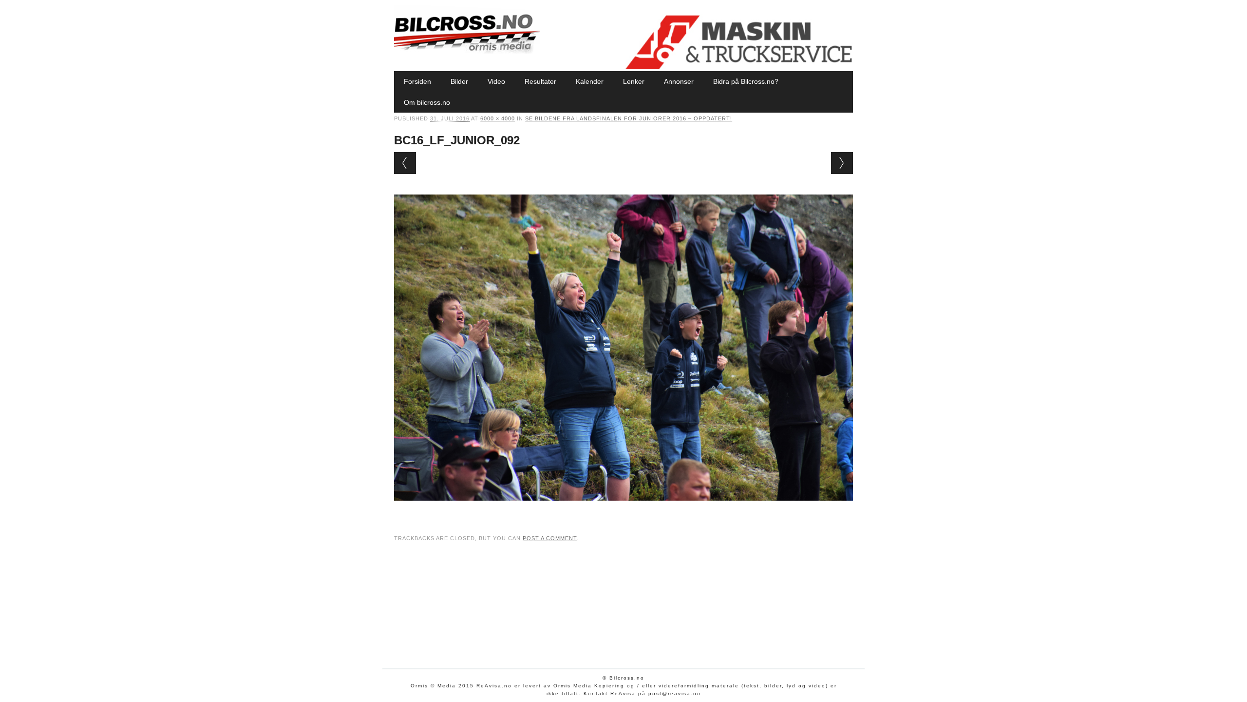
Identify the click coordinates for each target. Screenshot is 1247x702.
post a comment (550, 538)
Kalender (590, 81)
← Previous (405, 163)
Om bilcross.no (427, 102)
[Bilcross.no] (467, 51)
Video (496, 81)
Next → (842, 163)
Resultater (540, 81)
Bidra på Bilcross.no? (745, 81)
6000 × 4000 (497, 118)
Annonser (679, 81)
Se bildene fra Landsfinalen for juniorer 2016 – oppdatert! (628, 118)
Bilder (459, 81)
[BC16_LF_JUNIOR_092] (623, 510)
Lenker (633, 81)
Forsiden (417, 81)
